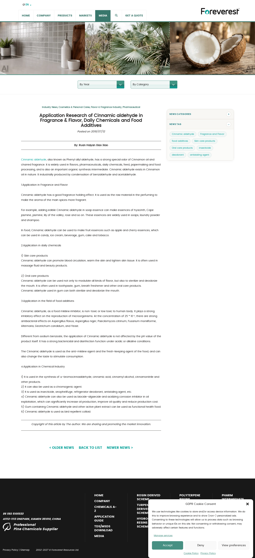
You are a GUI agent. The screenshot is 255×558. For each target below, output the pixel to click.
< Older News (61, 448)
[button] (247, 504)
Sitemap (24, 550)
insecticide (205, 148)
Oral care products (182, 148)
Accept (167, 545)
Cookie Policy (191, 553)
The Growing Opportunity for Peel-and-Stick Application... (40, 67)
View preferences (234, 545)
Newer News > (120, 448)
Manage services (163, 535)
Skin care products (204, 141)
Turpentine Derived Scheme (146, 509)
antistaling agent (199, 155)
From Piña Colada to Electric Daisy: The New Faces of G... (210, 67)
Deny (200, 545)
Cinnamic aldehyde (33, 159)
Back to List (90, 448)
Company (102, 501)
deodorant (178, 155)
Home (98, 495)
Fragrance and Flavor (212, 134)
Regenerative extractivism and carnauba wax (118, 67)
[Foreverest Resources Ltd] (219, 9)
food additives (180, 141)
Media (99, 536)
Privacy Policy (208, 553)
